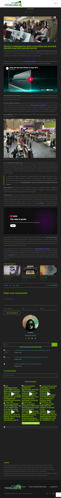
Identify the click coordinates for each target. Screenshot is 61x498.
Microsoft (6, 471)
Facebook (45, 467)
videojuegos (38, 475)
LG (40, 469)
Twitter (33, 475)
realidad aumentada (25, 471)
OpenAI (11, 471)
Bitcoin (45, 465)
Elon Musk (40, 467)
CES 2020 (49, 465)
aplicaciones (31, 465)
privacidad (16, 471)
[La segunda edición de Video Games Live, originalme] (48, 412)
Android (26, 465)
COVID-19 (14, 467)
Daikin (35, 467)
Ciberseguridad (7, 467)
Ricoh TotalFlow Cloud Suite (42, 249)
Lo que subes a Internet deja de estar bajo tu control (31, 357)
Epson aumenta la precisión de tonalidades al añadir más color (29, 276)
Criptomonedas (22, 467)
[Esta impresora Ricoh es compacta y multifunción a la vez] (12, 270)
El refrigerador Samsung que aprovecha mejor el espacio (32, 350)
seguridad (33, 473)
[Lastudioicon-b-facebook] (25, 338)
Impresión (31, 12)
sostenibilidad (47, 473)
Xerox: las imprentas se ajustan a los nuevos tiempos (48, 276)
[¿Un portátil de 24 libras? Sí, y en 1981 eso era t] (12, 412)
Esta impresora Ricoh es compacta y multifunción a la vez (12, 276)
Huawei (6, 469)
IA (8, 469)
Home (26, 12)
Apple (37, 465)
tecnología (54, 473)
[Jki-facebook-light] (47, 493)
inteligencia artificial (22, 469)
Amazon (18, 465)
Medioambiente (46, 469)
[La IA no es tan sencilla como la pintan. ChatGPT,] (48, 394)
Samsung (18, 473)
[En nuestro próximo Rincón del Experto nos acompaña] (30, 412)
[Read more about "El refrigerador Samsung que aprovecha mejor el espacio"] (8, 352)
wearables (44, 475)
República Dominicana (9, 473)
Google (51, 467)
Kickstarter (37, 469)
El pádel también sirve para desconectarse (27, 364)
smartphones (39, 473)
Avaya (41, 465)
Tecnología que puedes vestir (11, 475)
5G (4, 465)
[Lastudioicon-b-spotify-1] (35, 338)
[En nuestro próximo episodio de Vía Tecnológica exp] (30, 394)
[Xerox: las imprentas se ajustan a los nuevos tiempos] (48, 270)
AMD (22, 465)
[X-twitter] (50, 493)
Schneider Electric (25, 473)
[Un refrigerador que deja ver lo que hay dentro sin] (12, 394)
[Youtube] (32, 338)
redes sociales (42, 471)
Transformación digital (24, 475)
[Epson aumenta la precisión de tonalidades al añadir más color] (30, 270)
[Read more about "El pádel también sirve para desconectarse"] (8, 366)
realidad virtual (35, 471)
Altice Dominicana (10, 465)
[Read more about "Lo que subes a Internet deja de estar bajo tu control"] (8, 359)
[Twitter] (29, 338)
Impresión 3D (13, 469)
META (52, 469)
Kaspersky (30, 469)
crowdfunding (29, 467)
